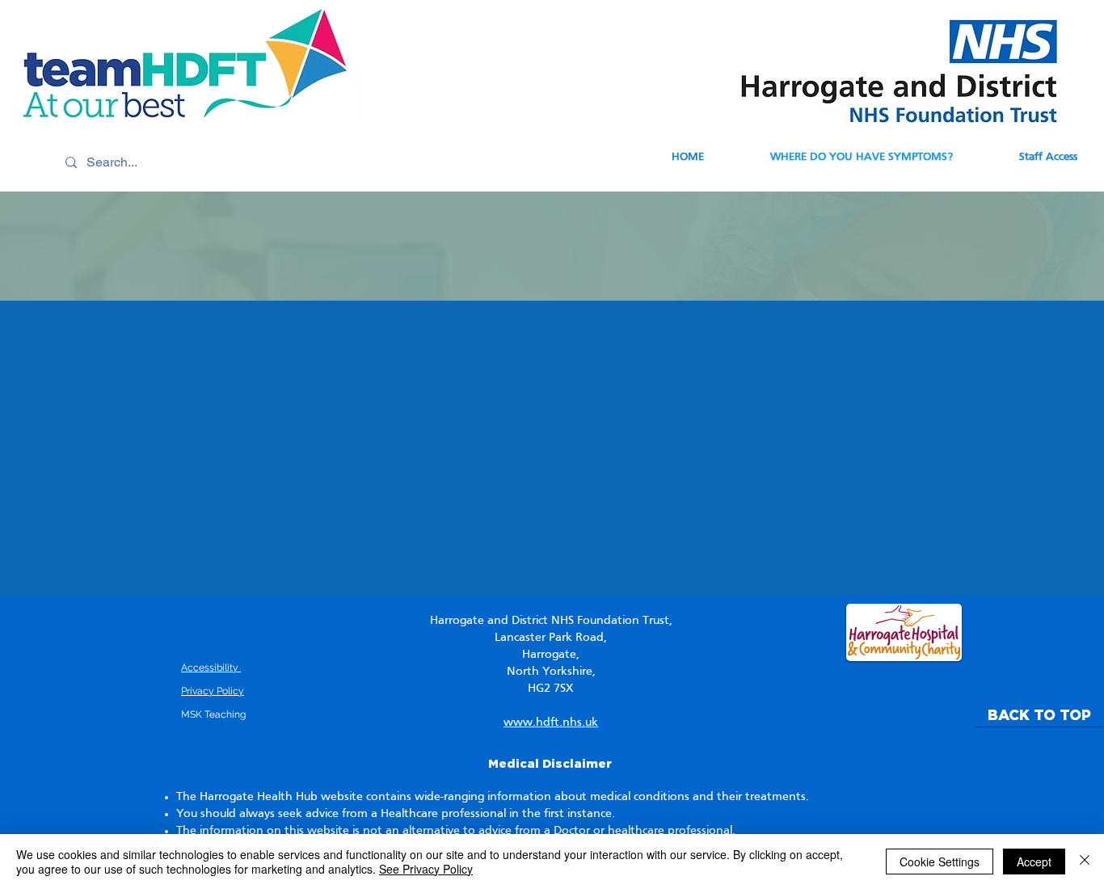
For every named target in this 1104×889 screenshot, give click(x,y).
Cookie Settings (940, 861)
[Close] (1084, 861)
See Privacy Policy (426, 869)
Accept (1034, 861)
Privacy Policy (212, 691)
